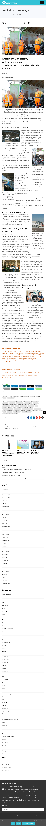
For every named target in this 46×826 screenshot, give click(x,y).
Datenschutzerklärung (32, 815)
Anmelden (4, 762)
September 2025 (6, 497)
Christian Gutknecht (13, 404)
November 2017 (6, 583)
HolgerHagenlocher (17, 408)
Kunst (3, 682)
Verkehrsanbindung (11, 800)
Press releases (5, 696)
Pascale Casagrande (28, 403)
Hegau (31, 792)
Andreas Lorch (9, 401)
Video (3, 614)
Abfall (33, 410)
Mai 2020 (4, 557)
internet (23, 794)
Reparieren (23, 410)
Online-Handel (5, 713)
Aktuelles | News (6, 634)
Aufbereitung (17, 410)
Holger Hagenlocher (37, 408)
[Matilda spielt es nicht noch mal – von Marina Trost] (23, 444)
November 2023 (6, 529)
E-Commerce (5, 676)
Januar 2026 (5, 492)
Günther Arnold (5, 404)
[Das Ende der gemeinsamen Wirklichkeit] (37, 444)
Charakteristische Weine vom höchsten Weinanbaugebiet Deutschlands (11, 427)
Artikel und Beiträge (11, 397)
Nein (18, 823)
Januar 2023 (5, 537)
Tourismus (4, 722)
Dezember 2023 (6, 526)
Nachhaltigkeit (16, 396)
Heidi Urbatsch (12, 403)
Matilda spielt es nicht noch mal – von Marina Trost (23, 452)
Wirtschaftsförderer (27, 800)
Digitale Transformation (7, 628)
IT (2, 631)
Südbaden (35, 797)
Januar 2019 (5, 569)
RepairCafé (26, 407)
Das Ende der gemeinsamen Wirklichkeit (35, 452)
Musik (3, 622)
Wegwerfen (28, 410)
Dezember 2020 (6, 549)
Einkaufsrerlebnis (27, 789)
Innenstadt (8, 794)
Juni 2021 (4, 543)
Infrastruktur (4, 794)
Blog (11, 396)
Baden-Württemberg (15, 787)
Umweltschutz (20, 407)
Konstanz (27, 794)
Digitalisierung (5, 711)
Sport (3, 688)
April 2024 (4, 523)
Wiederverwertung (10, 410)
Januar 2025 (5, 509)
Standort (25, 797)
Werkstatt (40, 410)
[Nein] (44, 822)
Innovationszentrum (17, 794)
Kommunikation (6, 642)
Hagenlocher (20, 791)
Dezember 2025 (6, 495)
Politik (3, 685)
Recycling (31, 407)
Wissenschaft (5, 679)
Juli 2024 (4, 517)
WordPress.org (5, 770)
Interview (4, 611)
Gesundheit (5, 617)
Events (3, 648)
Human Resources (6, 594)
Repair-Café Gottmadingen (26, 411)
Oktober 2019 (5, 560)
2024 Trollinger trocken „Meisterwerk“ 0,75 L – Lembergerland (8, 453)
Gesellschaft (33, 396)
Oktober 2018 (5, 571)
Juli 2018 (4, 577)
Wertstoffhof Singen (17, 411)
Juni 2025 (4, 500)
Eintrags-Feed (5, 764)
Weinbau (4, 739)
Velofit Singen (9, 411)
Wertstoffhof (16, 401)
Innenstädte (12, 794)
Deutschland (36, 787)
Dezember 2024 (6, 512)
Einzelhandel (5, 708)
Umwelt (14, 407)
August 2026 (5, 489)
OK (13, 823)
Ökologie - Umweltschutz (24, 396)
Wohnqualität (4, 802)
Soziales (38, 396)
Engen (37, 789)
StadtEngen (22, 797)
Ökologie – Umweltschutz (8, 736)
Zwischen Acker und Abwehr (9, 481)
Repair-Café (27, 404)
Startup (4, 651)
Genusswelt (5, 671)
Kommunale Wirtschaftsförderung (10, 719)
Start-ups (4, 645)
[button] (6, 386)
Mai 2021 (4, 546)
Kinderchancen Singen (35, 401)
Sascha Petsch (35, 403)
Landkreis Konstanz (35, 794)
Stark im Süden (5, 403)
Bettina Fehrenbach (19, 403)
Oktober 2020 (5, 551)
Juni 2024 (4, 520)
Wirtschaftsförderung (35, 800)
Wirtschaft (4, 702)
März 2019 (4, 566)
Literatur (4, 665)
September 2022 (6, 540)
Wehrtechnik (5, 654)
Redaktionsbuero (33, 404)
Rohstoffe (9, 407)
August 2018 (5, 574)
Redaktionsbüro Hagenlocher (27, 408)
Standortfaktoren (29, 797)
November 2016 (6, 586)
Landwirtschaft (5, 657)
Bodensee (27, 786)
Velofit (21, 401)
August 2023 (5, 532)
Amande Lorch (20, 404)
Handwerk (4, 637)
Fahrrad (4, 411)
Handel (4, 705)
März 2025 (4, 503)
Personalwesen (5, 639)
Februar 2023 (5, 534)
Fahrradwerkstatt (26, 401)
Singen (4, 410)
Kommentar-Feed (6, 767)
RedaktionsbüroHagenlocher (7, 408)
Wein (3, 674)
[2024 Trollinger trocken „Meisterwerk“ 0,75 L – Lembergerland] (8, 444)
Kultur (3, 608)
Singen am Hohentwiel (13, 797)
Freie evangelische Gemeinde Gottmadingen (10, 413)
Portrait (4, 619)
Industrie (4, 728)
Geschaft (4, 691)
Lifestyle (4, 745)
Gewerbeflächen (5, 791)
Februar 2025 (5, 506)
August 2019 (5, 563)
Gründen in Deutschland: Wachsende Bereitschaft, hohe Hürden (17, 478)
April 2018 (4, 580)
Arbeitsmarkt (5, 602)
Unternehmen (5, 716)
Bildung (4, 751)
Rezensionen (5, 662)
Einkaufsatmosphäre (21, 789)
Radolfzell (27, 795)
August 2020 (5, 554)
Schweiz (4, 797)
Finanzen (4, 600)
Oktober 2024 (5, 514)
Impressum (24, 815)
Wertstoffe (4, 407)
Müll (36, 410)
